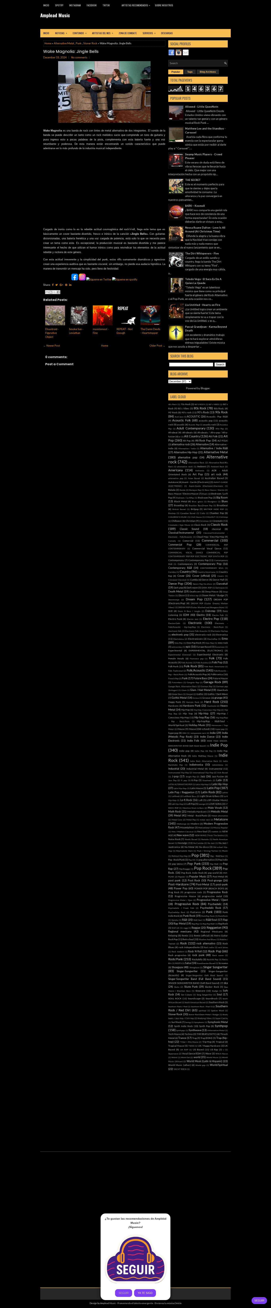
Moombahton (187, 827)
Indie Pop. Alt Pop (203, 751)
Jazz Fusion (218, 776)
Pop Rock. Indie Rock (192, 872)
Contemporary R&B (180, 567)
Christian (190, 520)
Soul (219, 994)
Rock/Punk (175, 959)
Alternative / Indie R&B (214, 448)
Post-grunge (215, 880)
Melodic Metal (219, 811)
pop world (213, 872)
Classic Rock (219, 524)
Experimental (175, 650)
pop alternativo (206, 859)
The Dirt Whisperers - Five (202, 253)
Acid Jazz (179, 416)
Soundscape (194, 998)
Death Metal (175, 591)
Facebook (92, 5)
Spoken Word (217, 1010)
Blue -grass (197, 501)
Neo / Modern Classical (182, 831)
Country (185, 571)
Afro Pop (219, 428)
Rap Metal (179, 923)
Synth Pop (204, 1026)
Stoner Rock (90, 43)
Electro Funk (175, 618)
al (179, 436)
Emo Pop (179, 643)
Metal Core (177, 819)
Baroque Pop (195, 490)
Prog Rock (173, 892)
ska (226, 982)
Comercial (188, 540)
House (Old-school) (199, 728)
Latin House (196, 788)
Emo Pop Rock (194, 642)
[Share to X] (55, 292)
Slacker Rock (212, 986)
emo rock (223, 642)
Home (47, 43)
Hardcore (173, 705)
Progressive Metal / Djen (180, 900)
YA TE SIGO (145, 1293)
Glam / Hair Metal (200, 690)
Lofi (201, 800)
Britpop (195, 509)
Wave (208, 1053)
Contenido (79, 33)
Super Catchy (221, 1018)
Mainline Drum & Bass (193, 808)
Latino (225, 792)
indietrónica (217, 765)
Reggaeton (214, 927)
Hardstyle (211, 706)
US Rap (214, 1049)
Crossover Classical (177, 580)
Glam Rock (222, 690)
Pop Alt (191, 860)
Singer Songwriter (215, 967)
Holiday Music (197, 725)
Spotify (59, 5)
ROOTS (178, 963)
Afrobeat (173, 432)
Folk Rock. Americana (214, 666)
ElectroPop (212, 639)
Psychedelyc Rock (176, 912)
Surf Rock (176, 1022)
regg (185, 928)
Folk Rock (190, 666)
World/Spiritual (219, 1064)
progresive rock (193, 892)
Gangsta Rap (193, 682)
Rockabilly (197, 959)
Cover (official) (201, 575)
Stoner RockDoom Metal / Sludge (203, 1014)
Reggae (196, 927)
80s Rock (200, 408)
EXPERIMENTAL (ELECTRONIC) (206, 650)
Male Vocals (215, 807)
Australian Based (214, 478)
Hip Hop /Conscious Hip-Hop (207, 710)
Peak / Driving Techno (207, 851)
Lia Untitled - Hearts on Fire (202, 304)
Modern (195, 823)
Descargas (167, 33)
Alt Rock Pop (203, 440)
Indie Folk (193, 740)
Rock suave (218, 955)
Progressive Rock (217, 892)
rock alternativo (205, 943)
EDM (186, 614)
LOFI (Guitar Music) (217, 800)
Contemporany (176, 560)
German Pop (206, 686)
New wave (183, 835)
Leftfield (176, 796)
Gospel (189, 694)
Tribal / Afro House (189, 1042)
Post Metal (218, 876)
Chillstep (223, 517)
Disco (182, 595)
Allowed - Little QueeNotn (201, 106)
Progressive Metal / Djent (212, 899)
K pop (184, 780)
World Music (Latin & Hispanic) (204, 1061)
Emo (225, 638)
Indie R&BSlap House (202, 756)
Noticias (61, 33)
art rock (216, 474)
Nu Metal (190, 846)
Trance (182, 1037)
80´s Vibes (183, 408)
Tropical (220, 1041)
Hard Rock (211, 701)
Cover (181, 575)
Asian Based (194, 478)
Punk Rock (189, 915)
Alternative (202, 444)
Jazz (202, 776)
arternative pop (175, 478)
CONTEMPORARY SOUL (212, 568)
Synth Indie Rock (183, 1026)
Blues (225, 501)
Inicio (46, 5)
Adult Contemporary (191, 428)
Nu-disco (204, 846)
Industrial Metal (195, 768)
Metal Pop (191, 819)
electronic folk (175, 631)
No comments (79, 57)
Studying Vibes (205, 1018)
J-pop (175, 776)
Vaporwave (173, 1053)
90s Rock (221, 412)
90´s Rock (203, 412)
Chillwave (176, 520)
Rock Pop (214, 951)
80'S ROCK (200, 404)
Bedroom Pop (205, 497)
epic (188, 646)
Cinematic (217, 520)
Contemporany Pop (198, 560)
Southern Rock (216, 1002)
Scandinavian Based (206, 963)
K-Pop (194, 780)
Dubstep (210, 610)
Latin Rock (208, 792)
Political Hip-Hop (179, 856)
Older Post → (157, 345)
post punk (174, 880)
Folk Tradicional (175, 670)
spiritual (202, 1010)
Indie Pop (219, 744)
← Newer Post (51, 345)
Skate (176, 987)
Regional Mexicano (212, 931)
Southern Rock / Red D (201, 1006)
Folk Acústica (202, 662)
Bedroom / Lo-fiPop (185, 498)
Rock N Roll (195, 951)
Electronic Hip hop (219, 631)
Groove (206, 697)
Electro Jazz (192, 619)
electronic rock (203, 634)
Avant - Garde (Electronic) (195, 482)
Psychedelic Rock (210, 907)
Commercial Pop (180, 544)
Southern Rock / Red (177, 1006)
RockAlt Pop (212, 959)
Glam (184, 690)
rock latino (223, 947)
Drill (170, 611)
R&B (184, 919)
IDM (184, 733)
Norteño (205, 839)
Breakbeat (222, 505)
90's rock (186, 412)
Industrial (173, 768)
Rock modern (178, 951)
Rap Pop (195, 924)
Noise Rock (174, 839)
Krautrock (207, 780)
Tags (190, 72)
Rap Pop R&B (209, 924)
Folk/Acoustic (196, 670)
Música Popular (220, 827)
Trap (194, 1038)
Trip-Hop (206, 1041)
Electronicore (195, 638)
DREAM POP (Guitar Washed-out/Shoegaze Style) (201, 607)
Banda (182, 490)
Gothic (200, 694)
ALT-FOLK (222, 440)
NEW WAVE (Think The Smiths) (210, 835)
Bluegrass (212, 501)
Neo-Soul (202, 831)
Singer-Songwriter (187, 971)
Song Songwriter (204, 994)
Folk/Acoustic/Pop (197, 674)
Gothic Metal (179, 697)
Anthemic (199, 470)
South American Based (195, 1002)
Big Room (222, 497)
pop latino (177, 863)
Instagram (75, 5)
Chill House (196, 517)
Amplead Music (55, 15)
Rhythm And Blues (207, 939)
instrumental (215, 768)
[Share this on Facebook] (52, 284)
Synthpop (221, 1026)
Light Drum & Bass (210, 796)
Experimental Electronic (210, 654)
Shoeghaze (194, 967)
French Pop (173, 678)
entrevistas (177, 647)
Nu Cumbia (198, 843)
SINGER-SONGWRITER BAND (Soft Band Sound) (193, 982)
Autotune (173, 482)
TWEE (191, 1046)
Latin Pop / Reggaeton (181, 792)
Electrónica (178, 639)
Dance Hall (218, 579)
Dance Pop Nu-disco (202, 584)
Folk (212, 658)
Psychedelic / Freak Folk (181, 908)
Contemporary (185, 563)
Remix (185, 935)
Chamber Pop (216, 513)
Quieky (175, 920)
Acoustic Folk (181, 420)
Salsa (188, 963)
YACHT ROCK (180, 1069)
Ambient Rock (217, 466)
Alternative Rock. (196, 462)
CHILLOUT (210, 517)
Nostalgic (183, 842)
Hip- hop (188, 713)
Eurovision (220, 647)
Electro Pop (211, 618)
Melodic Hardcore (197, 811)
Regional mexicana (179, 931)
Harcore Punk (192, 702)
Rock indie (209, 947)
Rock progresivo (177, 955)
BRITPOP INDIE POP (214, 509)
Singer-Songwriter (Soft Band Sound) (204, 975)
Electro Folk (218, 615)
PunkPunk (223, 916)
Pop (195, 855)
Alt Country (192, 436)
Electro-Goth (174, 623)
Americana (175, 470)
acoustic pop (205, 420)
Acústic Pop (193, 424)
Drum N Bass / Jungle (189, 611)
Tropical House (176, 1045)
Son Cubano (186, 994)
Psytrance (195, 912)
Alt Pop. (187, 440)
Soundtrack (212, 998)
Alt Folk (213, 436)
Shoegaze (177, 967)
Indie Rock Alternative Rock (204, 761)
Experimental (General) (179, 654)
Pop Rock (203, 868)
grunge (218, 697)
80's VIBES (214, 404)
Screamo (223, 963)
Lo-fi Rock (186, 800)
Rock (183, 943)
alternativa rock (181, 444)
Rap (225, 919)
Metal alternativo (219, 815)
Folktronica (217, 674)
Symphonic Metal (218, 1022)
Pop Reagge (184, 869)
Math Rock (174, 811)
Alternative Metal (64, 43)
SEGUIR (259, 1300)
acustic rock (209, 424)
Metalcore (221, 819)
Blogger (205, 388)
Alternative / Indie (187, 448)
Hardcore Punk (192, 705)
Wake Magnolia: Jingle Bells (71, 51)
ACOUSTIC (193, 416)
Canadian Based (188, 513)
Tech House (174, 1034)
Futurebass (177, 682)
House (181, 728)
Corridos (172, 572)
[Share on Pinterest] (66, 284)
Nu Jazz (211, 843)
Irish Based (222, 772)
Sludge (215, 991)
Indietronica (196, 764)
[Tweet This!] (56, 284)
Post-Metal (202, 884)
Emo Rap (210, 643)
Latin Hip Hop (202, 784)
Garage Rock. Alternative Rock (182, 686)
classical (216, 528)
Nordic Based (191, 839)
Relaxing (172, 935)
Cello (202, 513)
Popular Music (197, 876)
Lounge (202, 804)
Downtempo (173, 599)
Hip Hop (185, 709)
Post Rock (194, 880)
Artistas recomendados (136, 5)
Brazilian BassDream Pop (200, 505)
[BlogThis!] (51, 292)
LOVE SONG (215, 803)
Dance (205, 579)
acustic (181, 424)
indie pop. (184, 750)
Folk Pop (217, 662)
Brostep (172, 513)
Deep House (211, 591)
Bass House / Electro (214, 490)
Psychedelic (214, 904)
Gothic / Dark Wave (218, 694)
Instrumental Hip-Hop (178, 772)
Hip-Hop (204, 713)
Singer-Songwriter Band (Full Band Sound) (194, 979)
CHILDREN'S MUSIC (177, 517)
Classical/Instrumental (181, 532)
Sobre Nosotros (164, 5)
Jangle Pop (190, 776)
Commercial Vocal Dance (206, 548)
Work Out (185, 1057)
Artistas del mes (102, 33)
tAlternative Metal (216, 1030)
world (197, 1057)
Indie (213, 732)
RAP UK (175, 928)
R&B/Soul (211, 919)
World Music (212, 1057)
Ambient (201, 466)
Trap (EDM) (206, 1038)
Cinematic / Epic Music (179, 525)
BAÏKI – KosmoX (195, 205)
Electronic (195, 623)
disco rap (194, 595)
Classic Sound (189, 528)
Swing (188, 1022)
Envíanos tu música (164, 1303)
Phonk (225, 851)
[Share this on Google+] (61, 284)
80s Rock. (219, 408)
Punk (79, 43)
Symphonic (199, 1022)
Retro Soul (188, 939)
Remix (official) (202, 935)
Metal (177, 815)
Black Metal (180, 501)
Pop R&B (214, 864)
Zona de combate (128, 33)
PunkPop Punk (207, 916)
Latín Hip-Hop (180, 788)
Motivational (204, 827)
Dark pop (178, 587)
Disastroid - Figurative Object (52, 332)
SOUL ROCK (175, 998)
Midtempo (181, 824)
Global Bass (177, 694)
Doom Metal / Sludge (213, 595)
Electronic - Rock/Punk (212, 627)
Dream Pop (194, 599)
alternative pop (187, 457)
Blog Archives (208, 72)
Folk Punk (173, 666)
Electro (201, 614)
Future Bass (200, 678)
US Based (198, 1049)
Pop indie (223, 859)
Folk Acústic (187, 662)
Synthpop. (180, 1030)
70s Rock (185, 404)
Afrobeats (187, 432)
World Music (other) (179, 1065)
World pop (200, 1065)
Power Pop (180, 888)
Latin (219, 780)
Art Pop (198, 474)
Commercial (210, 540)
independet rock (198, 733)
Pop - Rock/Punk (176, 859)
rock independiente (189, 947)
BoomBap (179, 505)
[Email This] (47, 292)
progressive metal (212, 896)
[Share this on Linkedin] (70, 284)
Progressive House (185, 896)
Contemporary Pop (210, 563)
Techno (189, 1034)
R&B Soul (197, 920)
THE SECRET (193, 180)
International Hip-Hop (203, 772)
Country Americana (206, 572)
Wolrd (174, 1057)
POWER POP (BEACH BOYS (209, 888)
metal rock (205, 819)
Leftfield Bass (189, 796)
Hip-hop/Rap (201, 717)
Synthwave (195, 1030)
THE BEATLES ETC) (206, 1034)
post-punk (222, 884)
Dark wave (192, 587)
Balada (171, 489)
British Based (179, 509)
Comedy (172, 541)
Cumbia (194, 579)
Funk (185, 678)
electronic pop (180, 634)
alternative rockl (185, 466)
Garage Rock (212, 682)
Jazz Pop (172, 780)
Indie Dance (207, 736)
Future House (220, 678)
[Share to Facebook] (58, 292)
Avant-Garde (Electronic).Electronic (206, 486)
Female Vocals (176, 658)
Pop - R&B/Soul (217, 856)
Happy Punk (174, 701)
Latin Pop (213, 788)
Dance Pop (175, 583)
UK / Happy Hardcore (209, 1045)
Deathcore (195, 591)
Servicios (149, 33)
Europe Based (203, 646)
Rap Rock (223, 923)
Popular (175, 72)
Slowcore (200, 990)
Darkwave (220, 587)
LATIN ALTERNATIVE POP (180, 784)
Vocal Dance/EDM (191, 1053)
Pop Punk (194, 863)
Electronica (222, 634)
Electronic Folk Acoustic (196, 631)
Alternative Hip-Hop (185, 452)
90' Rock (172, 412)
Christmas (204, 521)
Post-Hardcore (178, 884)
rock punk (198, 955)
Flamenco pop (197, 658)
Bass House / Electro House (183, 493)
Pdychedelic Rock (184, 851)
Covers (220, 576)
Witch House (221, 1053)
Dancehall (222, 583)
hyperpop (173, 732)
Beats (205, 494)
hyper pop (220, 729)
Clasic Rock (200, 524)
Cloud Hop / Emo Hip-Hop (210, 536)
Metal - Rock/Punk (197, 815)
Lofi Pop (191, 803)
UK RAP (184, 1049)
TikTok (106, 5)
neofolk (214, 831)
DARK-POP (207, 587)
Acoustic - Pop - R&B (217, 416)
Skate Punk (191, 986)
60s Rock (172, 404)
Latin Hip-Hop (220, 784)
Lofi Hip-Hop (177, 804)
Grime (196, 698)
